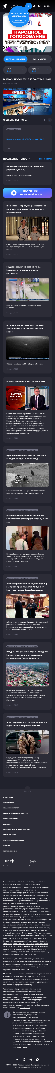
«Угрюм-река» (32, 941)
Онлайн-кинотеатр (11, 808)
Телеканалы (25, 1008)
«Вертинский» (28, 944)
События (6, 846)
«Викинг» (42, 941)
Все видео (7, 824)
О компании (8, 797)
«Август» (24, 938)
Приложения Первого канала (15, 813)
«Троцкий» (7, 944)
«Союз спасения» (17, 941)
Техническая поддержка (13, 840)
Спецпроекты (8, 802)
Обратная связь (9, 835)
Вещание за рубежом (36, 866)
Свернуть (27, 791)
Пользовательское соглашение (16, 829)
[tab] (16, 59)
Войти (47, 6)
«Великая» (17, 944)
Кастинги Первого (10, 819)
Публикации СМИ (10, 851)
